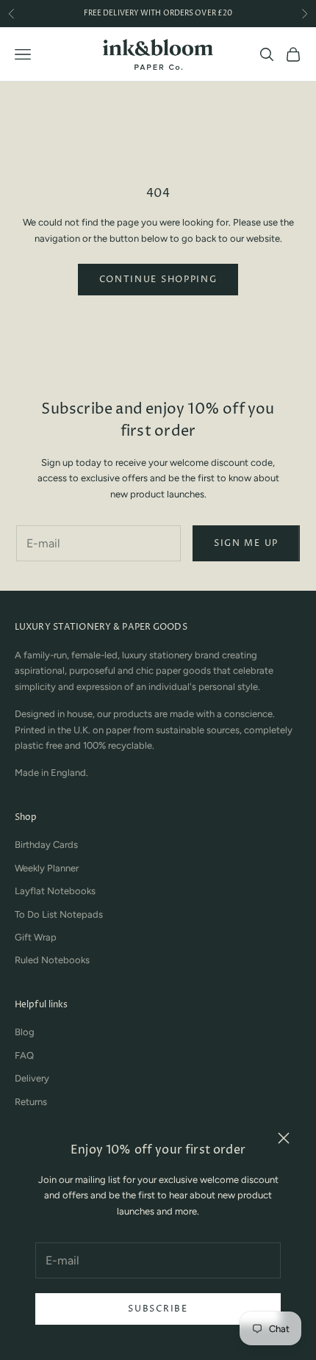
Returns (31, 1101)
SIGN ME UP (246, 543)
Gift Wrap (36, 937)
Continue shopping (158, 279)
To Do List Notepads (59, 914)
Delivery (32, 1078)
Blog (25, 1031)
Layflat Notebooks (55, 890)
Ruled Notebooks (52, 959)
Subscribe (157, 1309)
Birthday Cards (46, 844)
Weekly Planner (47, 868)
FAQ (24, 1055)
